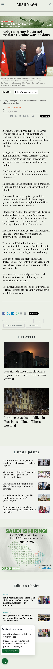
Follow (46, 116)
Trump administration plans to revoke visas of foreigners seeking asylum (19, 463)
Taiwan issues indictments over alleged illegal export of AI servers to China (19, 486)
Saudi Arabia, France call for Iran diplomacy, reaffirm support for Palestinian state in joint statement (19, 601)
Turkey (38, 321)
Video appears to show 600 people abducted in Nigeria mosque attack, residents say (19, 474)
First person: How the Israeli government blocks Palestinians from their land (18, 618)
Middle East (7, 612)
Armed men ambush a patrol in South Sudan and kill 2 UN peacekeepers (18, 498)
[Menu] (2, 4)
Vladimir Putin (34, 325)
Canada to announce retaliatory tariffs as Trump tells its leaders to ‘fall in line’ (19, 509)
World (5, 595)
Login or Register (11, 651)
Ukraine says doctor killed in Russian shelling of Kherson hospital (24, 421)
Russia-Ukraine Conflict (20, 321)
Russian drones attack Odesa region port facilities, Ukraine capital (25, 375)
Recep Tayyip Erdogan (14, 325)
